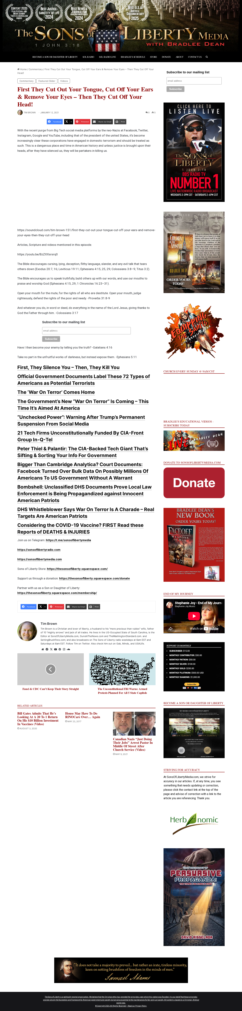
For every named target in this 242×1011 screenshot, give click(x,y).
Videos (64, 81)
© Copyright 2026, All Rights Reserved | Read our (115, 1006)
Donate (166, 56)
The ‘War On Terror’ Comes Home (56, 392)
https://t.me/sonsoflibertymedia (68, 540)
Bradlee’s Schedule (133, 56)
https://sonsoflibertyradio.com (38, 549)
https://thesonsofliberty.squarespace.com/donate (94, 578)
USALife (139, 643)
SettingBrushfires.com (53, 639)
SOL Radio (88, 56)
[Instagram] (64, 649)
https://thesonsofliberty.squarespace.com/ (77, 569)
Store (153, 56)
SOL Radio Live (107, 56)
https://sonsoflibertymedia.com (39, 559)
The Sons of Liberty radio (107, 639)
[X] (51, 649)
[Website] (43, 649)
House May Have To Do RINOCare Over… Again (82, 715)
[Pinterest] (60, 649)
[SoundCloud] (68, 649)
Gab (118, 643)
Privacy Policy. (141, 1006)
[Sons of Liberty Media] (121, 26)
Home (23, 69)
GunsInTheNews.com (91, 636)
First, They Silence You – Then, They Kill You (68, 367)
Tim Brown (30, 112)
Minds (125, 643)
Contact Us (194, 56)
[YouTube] (55, 649)
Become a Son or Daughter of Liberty (55, 56)
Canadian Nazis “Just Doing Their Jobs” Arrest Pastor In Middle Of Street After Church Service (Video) (133, 744)
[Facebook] (47, 649)
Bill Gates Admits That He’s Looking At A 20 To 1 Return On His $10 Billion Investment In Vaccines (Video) (37, 718)
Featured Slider (46, 81)
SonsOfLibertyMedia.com (64, 636)
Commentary (36, 69)
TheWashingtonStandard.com (125, 636)
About (179, 56)
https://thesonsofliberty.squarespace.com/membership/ (57, 593)
